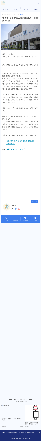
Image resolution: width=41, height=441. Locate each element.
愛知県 (23, 14)
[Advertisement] (20, 175)
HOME (3, 432)
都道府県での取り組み (13, 432)
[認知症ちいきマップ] (3, 3)
